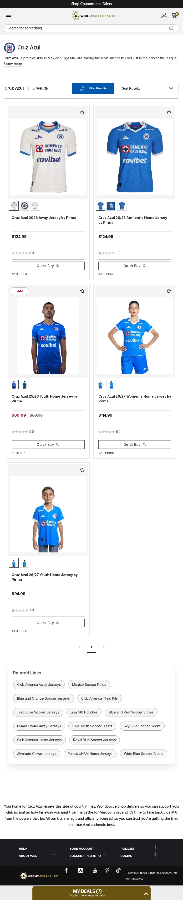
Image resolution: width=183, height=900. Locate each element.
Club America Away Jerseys (39, 685)
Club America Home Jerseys (39, 740)
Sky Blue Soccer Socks (142, 726)
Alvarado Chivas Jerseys (36, 754)
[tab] (40, 847)
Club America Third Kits (99, 698)
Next (103, 648)
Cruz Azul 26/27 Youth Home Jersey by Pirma (45, 577)
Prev (80, 648)
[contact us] (39, 878)
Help (23, 848)
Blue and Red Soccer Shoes (131, 712)
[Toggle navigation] (8, 16)
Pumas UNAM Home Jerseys (90, 754)
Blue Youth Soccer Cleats (92, 726)
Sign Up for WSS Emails (91, 4)
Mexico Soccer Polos (89, 685)
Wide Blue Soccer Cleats (143, 754)
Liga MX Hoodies (84, 712)
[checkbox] (82, 112)
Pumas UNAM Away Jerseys (39, 726)
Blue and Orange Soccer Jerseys (43, 698)
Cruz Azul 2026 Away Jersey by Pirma (44, 218)
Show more (13, 64)
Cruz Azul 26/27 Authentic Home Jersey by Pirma (132, 220)
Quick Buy (45, 266)
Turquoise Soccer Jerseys (38, 712)
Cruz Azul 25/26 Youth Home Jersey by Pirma (45, 398)
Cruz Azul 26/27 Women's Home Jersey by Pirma (134, 398)
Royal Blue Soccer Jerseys (94, 740)
